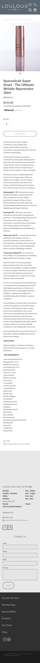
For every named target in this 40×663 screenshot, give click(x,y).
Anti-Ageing (10, 444)
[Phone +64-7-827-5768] (35, 4)
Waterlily (28, 20)
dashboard (17, 654)
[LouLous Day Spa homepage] (14, 7)
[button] (30, 10)
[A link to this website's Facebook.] (5, 527)
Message (6, 568)
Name (5, 543)
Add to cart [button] (20, 133)
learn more (18, 110)
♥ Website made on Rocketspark (18, 654)
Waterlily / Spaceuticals (16, 20)
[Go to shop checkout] (35, 10)
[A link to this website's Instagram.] (10, 527)
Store (5, 20)
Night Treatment (25, 444)
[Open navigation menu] (30, 4)
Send (8, 585)
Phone (5, 551)
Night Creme (17, 444)
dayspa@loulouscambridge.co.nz (16, 520)
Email (5, 560)
